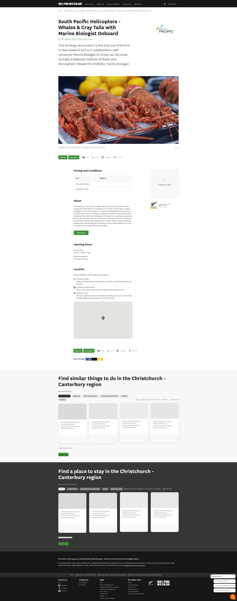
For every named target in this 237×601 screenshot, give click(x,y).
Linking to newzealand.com (108, 589)
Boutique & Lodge (116, 489)
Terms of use (103, 591)
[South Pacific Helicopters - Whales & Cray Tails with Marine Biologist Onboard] (165, 29)
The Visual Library (133, 585)
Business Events (132, 589)
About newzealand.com (107, 585)
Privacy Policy (104, 594)
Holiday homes (72, 489)
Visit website (74, 157)
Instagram (64, 585)
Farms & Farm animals (90, 396)
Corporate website (133, 591)
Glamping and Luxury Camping (90, 489)
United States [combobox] (172, 4)
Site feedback (83, 582)
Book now (63, 157)
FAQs (101, 582)
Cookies (102, 596)
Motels (62, 489)
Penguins (62, 399)
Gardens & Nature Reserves (109, 396)
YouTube (63, 591)
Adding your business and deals (109, 587)
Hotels (105, 489)
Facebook (64, 588)
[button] (89, 4)
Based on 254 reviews (163, 207)
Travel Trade (131, 587)
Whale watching (64, 396)
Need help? (82, 585)
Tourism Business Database (136, 594)
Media (129, 582)
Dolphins (124, 396)
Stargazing (76, 396)
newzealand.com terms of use (134, 565)
